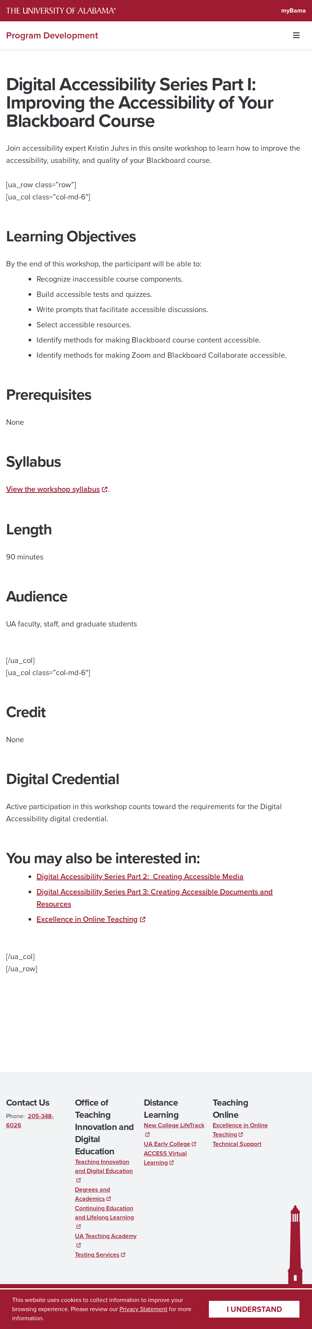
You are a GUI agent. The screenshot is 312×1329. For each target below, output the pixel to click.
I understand (254, 1309)
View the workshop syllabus (53, 489)
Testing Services (97, 1254)
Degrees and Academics (92, 1194)
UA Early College (167, 1143)
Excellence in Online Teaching (87, 919)
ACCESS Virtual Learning (165, 1158)
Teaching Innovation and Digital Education (104, 1166)
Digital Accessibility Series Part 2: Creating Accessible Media (140, 876)
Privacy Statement (143, 1309)
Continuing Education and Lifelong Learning (104, 1213)
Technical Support (237, 1143)
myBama (293, 10)
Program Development (52, 35)
